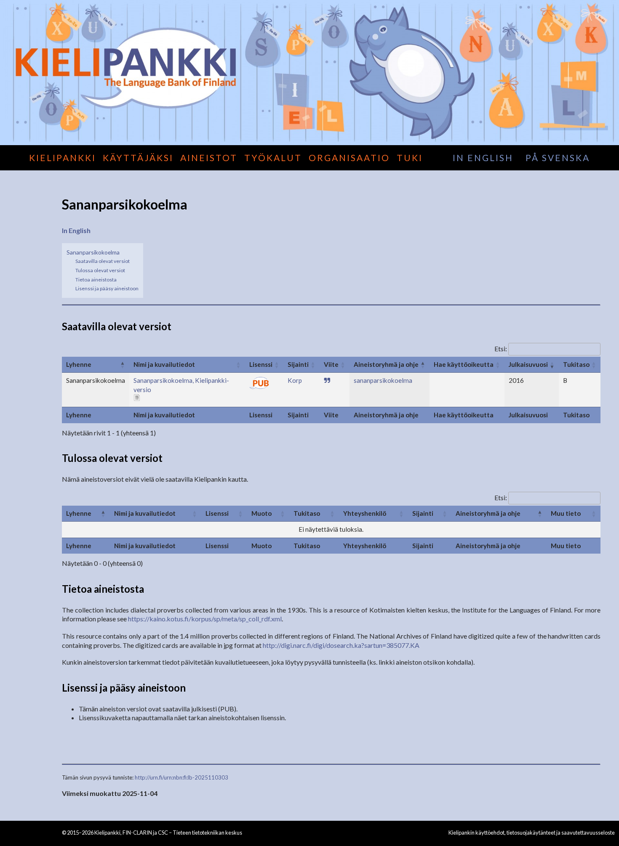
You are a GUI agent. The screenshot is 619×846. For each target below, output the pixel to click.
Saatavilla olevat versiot (102, 261)
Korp (295, 380)
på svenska (558, 157)
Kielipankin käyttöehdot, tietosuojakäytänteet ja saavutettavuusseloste (531, 832)
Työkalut (273, 157)
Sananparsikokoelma (93, 252)
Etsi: (500, 349)
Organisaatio (349, 157)
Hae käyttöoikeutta (464, 364)
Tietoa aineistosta (96, 279)
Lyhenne (78, 364)
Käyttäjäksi (138, 157)
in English (483, 157)
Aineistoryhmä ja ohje (386, 364)
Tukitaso (576, 364)
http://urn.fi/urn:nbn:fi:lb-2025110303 (181, 777)
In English (76, 230)
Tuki (410, 157)
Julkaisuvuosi (528, 364)
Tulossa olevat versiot (100, 270)
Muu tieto (566, 513)
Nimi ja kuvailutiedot (164, 364)
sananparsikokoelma (383, 380)
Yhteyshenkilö (364, 513)
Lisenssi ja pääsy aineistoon (107, 288)
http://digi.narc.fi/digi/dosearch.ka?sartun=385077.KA (341, 645)
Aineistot (208, 157)
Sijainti (298, 364)
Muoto (261, 513)
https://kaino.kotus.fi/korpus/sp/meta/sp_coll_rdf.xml (205, 619)
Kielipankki (62, 157)
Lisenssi (260, 364)
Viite (331, 364)
